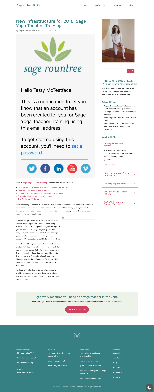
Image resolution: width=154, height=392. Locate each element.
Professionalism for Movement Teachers (35, 196)
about (86, 5)
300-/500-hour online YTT (27, 358)
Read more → (109, 164)
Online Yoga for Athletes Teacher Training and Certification (43, 187)
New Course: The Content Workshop (119, 123)
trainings (132, 5)
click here (46, 233)
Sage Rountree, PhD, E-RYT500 (32, 30)
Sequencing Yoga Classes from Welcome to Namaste (40, 193)
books (97, 5)
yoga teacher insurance (90, 378)
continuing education (57, 366)
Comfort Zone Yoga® (76, 387)
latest (105, 5)
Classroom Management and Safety (33, 190)
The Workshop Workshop (28, 199)
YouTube (116, 367)
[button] (149, 387)
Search (130, 71)
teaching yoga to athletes (59, 361)
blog (115, 362)
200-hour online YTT (24, 353)
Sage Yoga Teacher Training (35, 182)
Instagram (117, 372)
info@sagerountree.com (93, 387)
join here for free (77, 309)
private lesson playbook (90, 366)
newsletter (117, 358)
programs (118, 5)
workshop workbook (89, 361)
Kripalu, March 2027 (24, 372)
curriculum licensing (24, 362)
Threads (116, 377)
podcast (116, 353)
